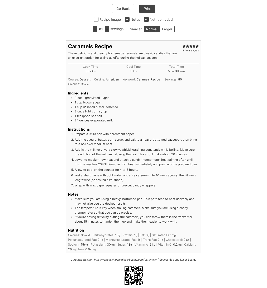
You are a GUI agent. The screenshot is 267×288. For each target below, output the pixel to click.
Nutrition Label (161, 19)
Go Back (123, 8)
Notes (135, 19)
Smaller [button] (136, 29)
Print (147, 8)
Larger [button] (167, 29)
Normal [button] (151, 29)
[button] (184, 46)
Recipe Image (110, 19)
